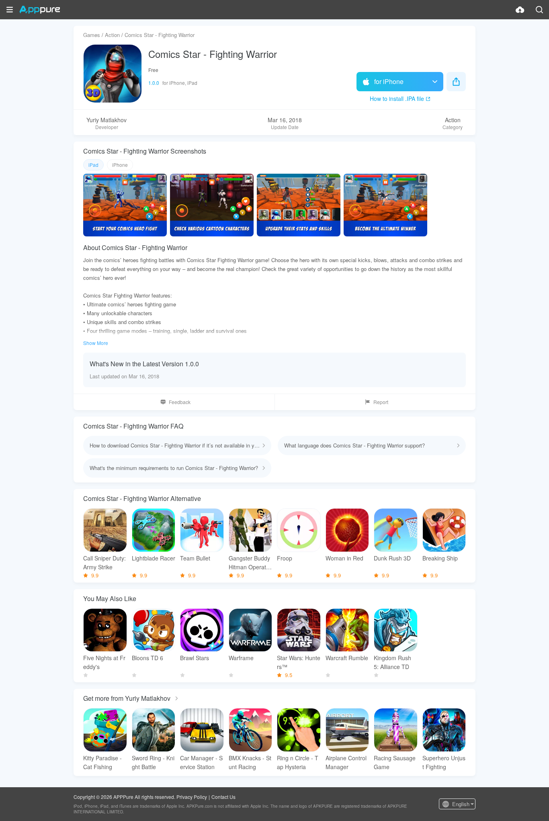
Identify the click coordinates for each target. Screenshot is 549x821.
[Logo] (39, 10)
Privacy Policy (191, 796)
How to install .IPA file (397, 98)
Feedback (180, 401)
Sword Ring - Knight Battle (153, 762)
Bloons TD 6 (147, 658)
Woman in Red (344, 558)
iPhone (120, 164)
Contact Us (223, 796)
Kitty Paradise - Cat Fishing (102, 762)
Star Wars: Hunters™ (298, 662)
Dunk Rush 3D (392, 558)
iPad (93, 164)
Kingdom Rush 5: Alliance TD (392, 662)
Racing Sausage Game (395, 762)
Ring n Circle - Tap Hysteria (297, 762)
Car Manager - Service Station (201, 762)
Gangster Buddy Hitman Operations (249, 562)
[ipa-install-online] (520, 9)
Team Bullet (195, 558)
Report (380, 401)
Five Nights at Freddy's (104, 662)
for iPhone (389, 81)
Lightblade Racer (153, 558)
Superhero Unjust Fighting (443, 762)
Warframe (241, 658)
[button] (9, 9)
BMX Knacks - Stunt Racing (250, 762)
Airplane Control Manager (346, 762)
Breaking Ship (440, 558)
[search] (539, 9)
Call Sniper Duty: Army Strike (104, 562)
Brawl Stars (194, 658)
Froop (284, 558)
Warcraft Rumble (347, 658)
